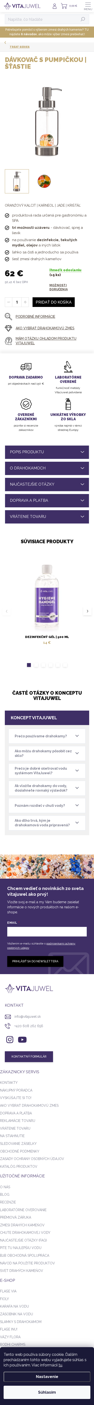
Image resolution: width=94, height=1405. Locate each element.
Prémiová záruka (15, 1217)
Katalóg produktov (18, 1166)
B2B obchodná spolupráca (24, 1255)
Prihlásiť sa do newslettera (35, 961)
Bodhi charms (12, 1344)
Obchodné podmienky (19, 1151)
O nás (5, 1187)
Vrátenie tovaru (15, 1128)
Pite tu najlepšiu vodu (20, 1248)
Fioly (4, 1299)
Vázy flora (10, 1337)
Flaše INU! (8, 1329)
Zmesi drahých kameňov (22, 1225)
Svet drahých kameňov (21, 1271)
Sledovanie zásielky (18, 1144)
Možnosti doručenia (58, 287)
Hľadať (83, 19)
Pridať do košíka (54, 302)
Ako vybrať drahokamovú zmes (29, 1105)
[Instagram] (9, 1039)
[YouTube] (22, 1039)
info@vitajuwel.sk (27, 1016)
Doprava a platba (16, 1113)
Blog (4, 1194)
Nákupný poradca (16, 1090)
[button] (29, 665)
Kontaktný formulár (29, 1056)
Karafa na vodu (14, 1306)
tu (60, 1365)
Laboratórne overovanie (23, 1210)
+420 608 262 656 (28, 1026)
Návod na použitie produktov (27, 1263)
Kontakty (9, 1083)
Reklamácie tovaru (17, 1121)
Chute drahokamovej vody (25, 1233)
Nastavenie (47, 1376)
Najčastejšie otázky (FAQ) (23, 1240)
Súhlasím (47, 1392)
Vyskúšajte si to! (15, 1098)
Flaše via (8, 1291)
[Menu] (88, 6)
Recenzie (8, 1202)
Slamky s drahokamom (20, 1322)
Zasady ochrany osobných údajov (32, 1159)
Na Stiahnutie (12, 1136)
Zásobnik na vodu (16, 1314)
